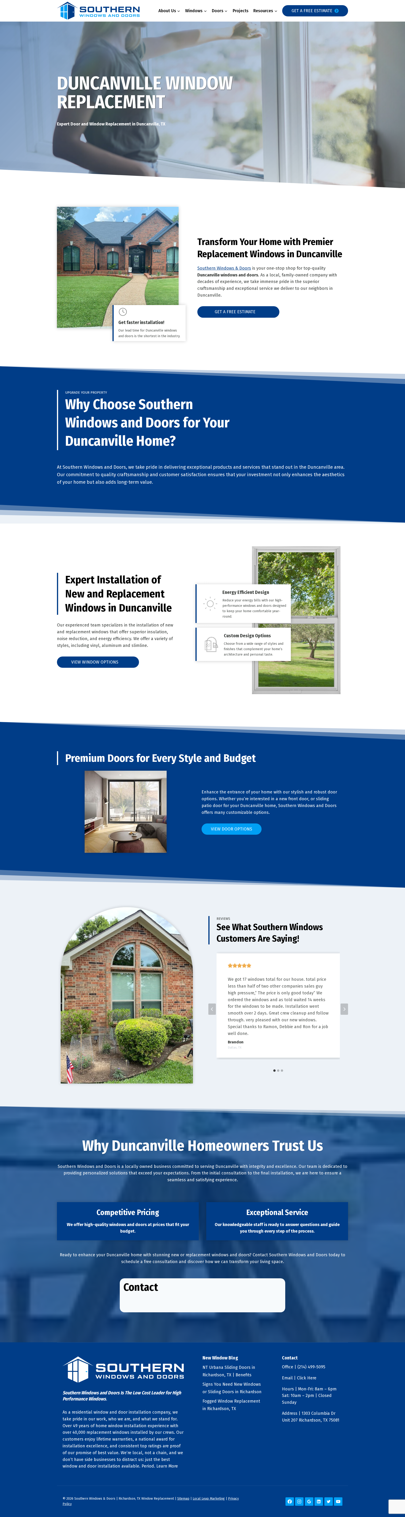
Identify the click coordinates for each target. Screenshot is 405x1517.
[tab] (274, 1070)
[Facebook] (289, 1501)
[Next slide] (344, 1009)
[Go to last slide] (212, 1009)
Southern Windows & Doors (224, 268)
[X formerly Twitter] (328, 1501)
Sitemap (183, 1499)
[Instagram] (299, 1501)
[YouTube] (338, 1501)
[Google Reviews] (309, 1501)
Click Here (306, 1378)
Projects (240, 10)
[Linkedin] (319, 1501)
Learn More (167, 1466)
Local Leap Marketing (209, 1499)
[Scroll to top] (393, 1498)
